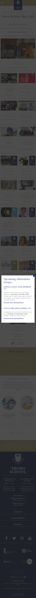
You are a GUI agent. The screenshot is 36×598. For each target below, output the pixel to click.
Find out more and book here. (14, 303)
